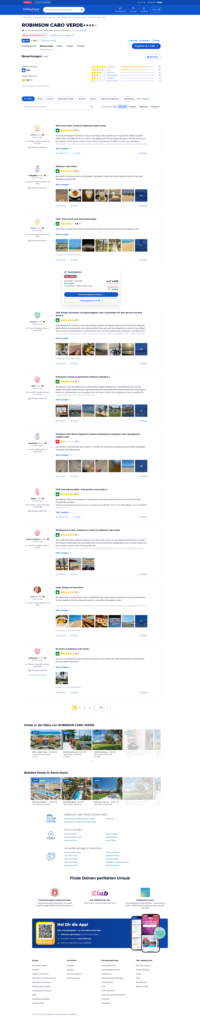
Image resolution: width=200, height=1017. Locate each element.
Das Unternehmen (143, 966)
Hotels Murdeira (70, 834)
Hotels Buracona (70, 840)
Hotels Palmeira (112, 837)
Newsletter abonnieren (41, 982)
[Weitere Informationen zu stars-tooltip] (95, 25)
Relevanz (122, 107)
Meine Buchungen (39, 966)
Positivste (155, 107)
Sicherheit (105, 999)
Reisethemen (141, 982)
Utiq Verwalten (107, 982)
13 (77, 713)
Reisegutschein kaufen (41, 986)
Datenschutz (106, 974)
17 (100, 713)
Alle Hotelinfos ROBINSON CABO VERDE (79, 819)
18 (105, 713)
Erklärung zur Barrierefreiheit (113, 995)
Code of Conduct (73, 978)
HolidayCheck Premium (42, 991)
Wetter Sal (110, 819)
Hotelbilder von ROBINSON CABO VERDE (79, 822)
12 (71, 713)
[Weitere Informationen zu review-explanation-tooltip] (55, 41)
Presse (138, 974)
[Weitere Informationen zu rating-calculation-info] (48, 86)
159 (101, 707)
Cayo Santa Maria (71, 859)
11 (65, 713)
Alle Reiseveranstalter (41, 999)
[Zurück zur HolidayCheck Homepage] (31, 9)
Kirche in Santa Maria (72, 852)
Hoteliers (70, 966)
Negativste (143, 107)
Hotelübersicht (29, 46)
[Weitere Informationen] (109, 289)
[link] (120, 10)
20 (117, 713)
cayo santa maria (70, 855)
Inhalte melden (38, 1003)
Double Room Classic (38, 675)
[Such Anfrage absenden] (82, 10)
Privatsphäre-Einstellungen (112, 978)
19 (111, 713)
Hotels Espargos (112, 834)
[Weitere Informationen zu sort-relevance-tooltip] (115, 106)
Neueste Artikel (142, 986)
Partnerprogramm (74, 974)
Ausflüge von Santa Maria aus (117, 862)
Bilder (60, 46)
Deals (27, 2)
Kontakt (140, 2)
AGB (103, 986)
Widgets (70, 970)
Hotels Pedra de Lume (72, 837)
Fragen (69, 46)
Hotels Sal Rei (111, 840)
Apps (34, 995)
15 (88, 713)
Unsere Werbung (143, 970)
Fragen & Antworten (40, 974)
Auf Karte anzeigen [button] (79, 30)
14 (82, 713)
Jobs (138, 978)
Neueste (132, 107)
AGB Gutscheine (108, 991)
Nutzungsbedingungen (110, 970)
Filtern (30, 99)
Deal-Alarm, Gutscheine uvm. (44, 978)
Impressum (106, 1003)
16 (94, 713)
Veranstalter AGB (108, 966)
